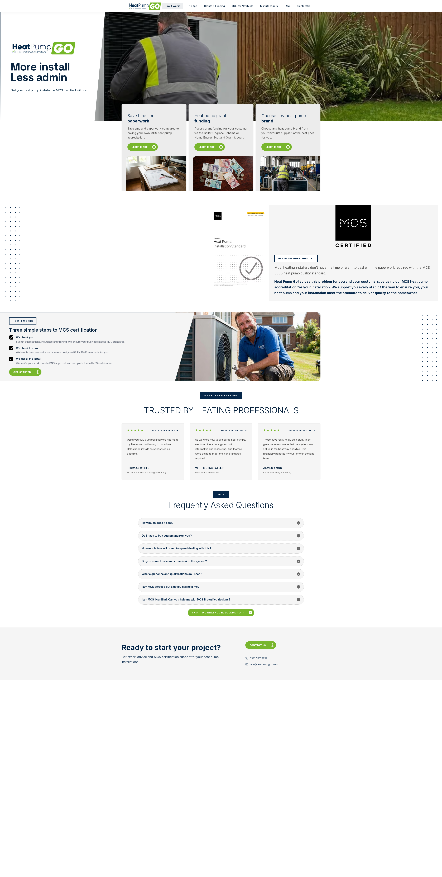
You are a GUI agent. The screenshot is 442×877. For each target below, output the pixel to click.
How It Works (172, 5)
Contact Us (303, 5)
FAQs (287, 5)
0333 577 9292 (258, 658)
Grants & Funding (214, 5)
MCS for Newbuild (242, 5)
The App (192, 5)
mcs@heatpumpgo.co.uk (264, 664)
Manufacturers (269, 5)
